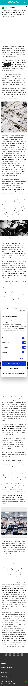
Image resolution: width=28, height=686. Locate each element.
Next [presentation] (18, 238)
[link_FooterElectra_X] (22, 654)
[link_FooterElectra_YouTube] (18, 654)
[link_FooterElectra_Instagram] (6, 654)
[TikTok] (10, 654)
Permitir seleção (14, 368)
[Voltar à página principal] (2, 41)
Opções (21, 358)
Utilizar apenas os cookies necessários (14, 373)
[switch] (24, 342)
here (14, 16)
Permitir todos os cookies (14, 363)
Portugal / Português (7, 681)
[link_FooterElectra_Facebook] (14, 654)
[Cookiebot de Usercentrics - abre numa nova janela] (19, 311)
